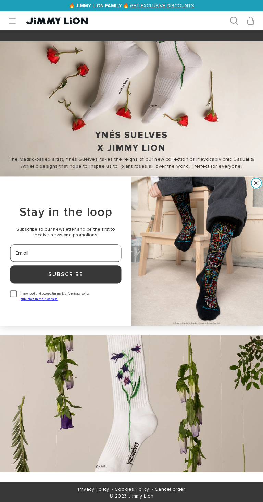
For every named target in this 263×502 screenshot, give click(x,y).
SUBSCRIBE (65, 274)
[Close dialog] (256, 183)
